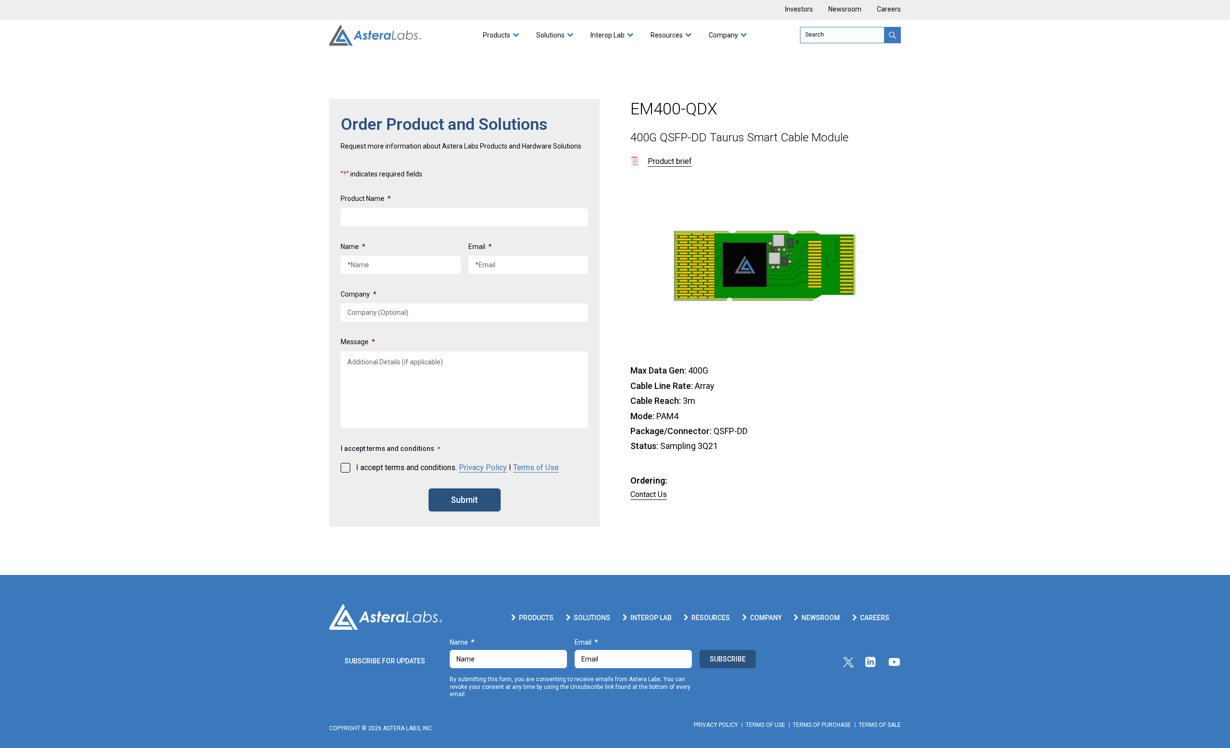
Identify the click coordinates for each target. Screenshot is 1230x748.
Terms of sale (880, 725)
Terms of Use (536, 467)
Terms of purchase (822, 725)
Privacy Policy (483, 467)
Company (723, 35)
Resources (667, 35)
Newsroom (844, 9)
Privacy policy (716, 725)
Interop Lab (607, 35)
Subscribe (728, 659)
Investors (799, 9)
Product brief (670, 161)
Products (496, 35)
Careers (889, 9)
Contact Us (648, 494)
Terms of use (765, 725)
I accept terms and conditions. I (457, 467)
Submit (464, 500)
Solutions (550, 35)
